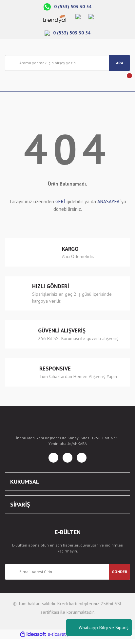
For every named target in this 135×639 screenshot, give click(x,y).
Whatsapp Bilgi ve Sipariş (103, 627)
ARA (119, 62)
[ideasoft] (33, 634)
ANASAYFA (108, 201)
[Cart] (124, 81)
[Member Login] (10, 81)
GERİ (60, 201)
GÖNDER (119, 571)
